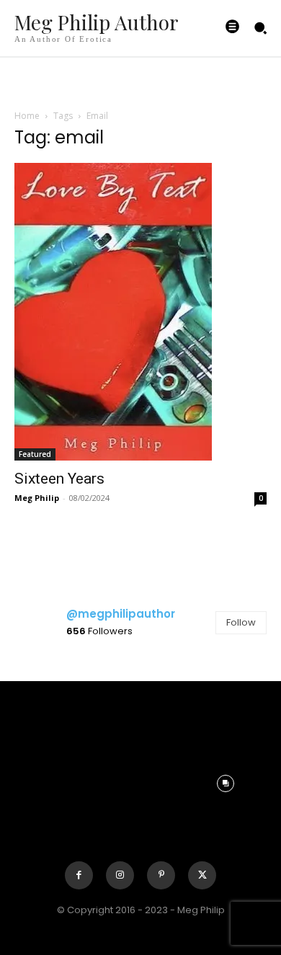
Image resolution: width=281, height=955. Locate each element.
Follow (241, 622)
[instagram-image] (55, 697)
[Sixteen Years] (140, 312)
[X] (202, 875)
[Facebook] (79, 875)
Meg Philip (36, 497)
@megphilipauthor (120, 613)
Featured (35, 454)
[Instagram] (120, 875)
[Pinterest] (161, 875)
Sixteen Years (59, 478)
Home (27, 116)
